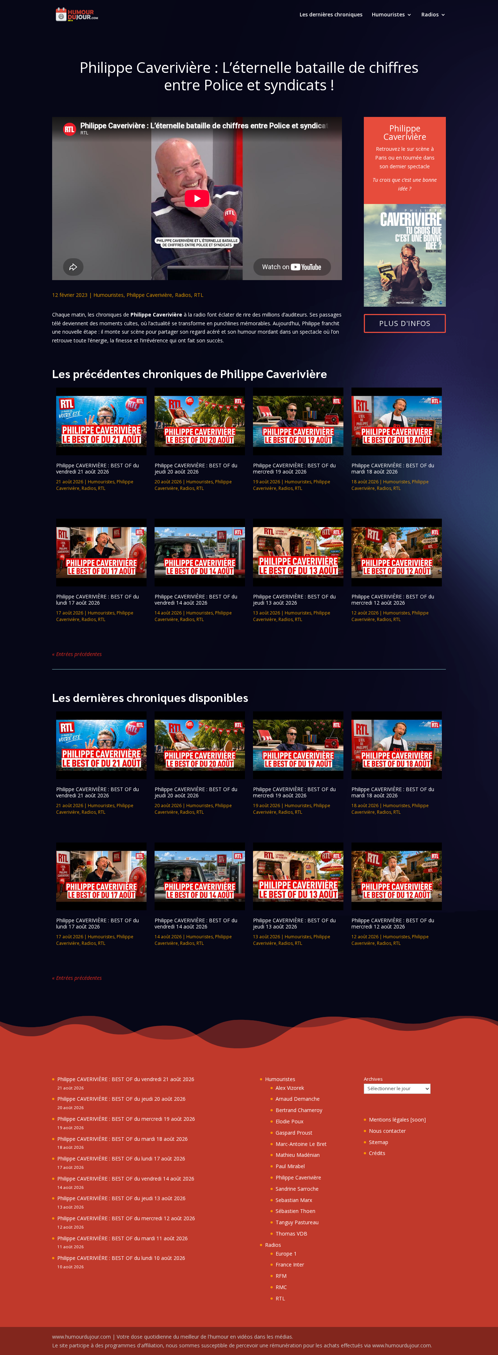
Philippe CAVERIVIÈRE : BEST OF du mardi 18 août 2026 (392, 468)
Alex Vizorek (290, 1087)
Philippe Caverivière (149, 294)
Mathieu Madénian (298, 1154)
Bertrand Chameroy (299, 1110)
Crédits (377, 1153)
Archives (373, 1079)
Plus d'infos (405, 323)
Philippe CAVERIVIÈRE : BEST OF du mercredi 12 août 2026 (392, 599)
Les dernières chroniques (331, 15)
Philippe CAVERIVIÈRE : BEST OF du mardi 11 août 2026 (122, 1238)
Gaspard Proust (294, 1132)
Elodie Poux (289, 1121)
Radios (430, 15)
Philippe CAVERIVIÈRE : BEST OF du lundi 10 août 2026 (121, 1257)
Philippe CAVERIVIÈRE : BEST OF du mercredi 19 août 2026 (294, 468)
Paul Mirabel (290, 1166)
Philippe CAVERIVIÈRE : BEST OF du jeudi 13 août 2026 (294, 599)
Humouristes (388, 15)
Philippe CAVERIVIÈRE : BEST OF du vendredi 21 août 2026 (97, 468)
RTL (198, 294)
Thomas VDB (291, 1233)
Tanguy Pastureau (297, 1222)
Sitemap (378, 1142)
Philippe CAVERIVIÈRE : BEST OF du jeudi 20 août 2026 (196, 468)
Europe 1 (286, 1253)
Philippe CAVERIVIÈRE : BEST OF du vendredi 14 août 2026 (196, 599)
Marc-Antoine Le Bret (301, 1143)
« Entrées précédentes (77, 654)
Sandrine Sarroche (297, 1188)
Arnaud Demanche (298, 1098)
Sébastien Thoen (295, 1210)
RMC (281, 1287)
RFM (281, 1275)
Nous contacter (387, 1130)
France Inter (290, 1264)
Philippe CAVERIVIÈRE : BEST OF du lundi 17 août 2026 (97, 599)
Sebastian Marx (294, 1200)
